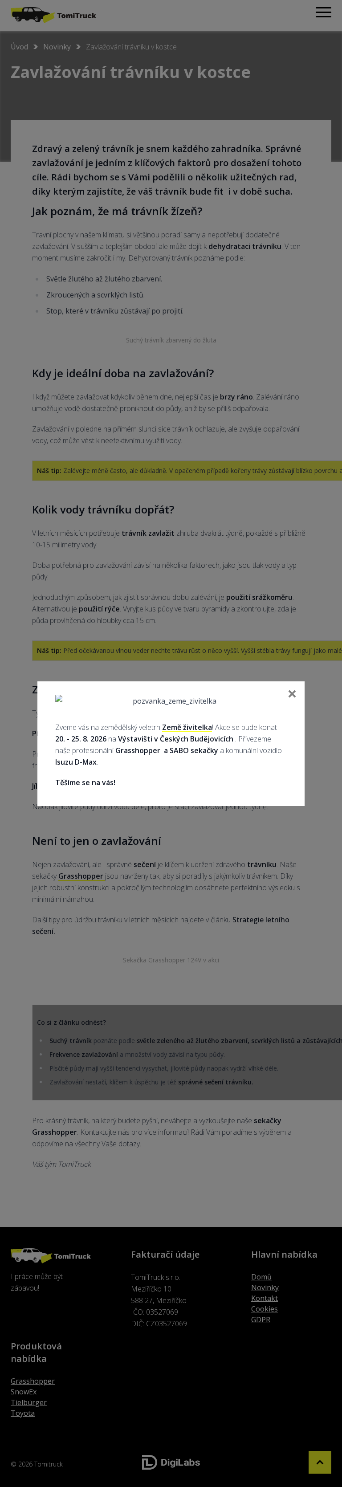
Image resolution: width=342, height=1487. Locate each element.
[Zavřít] (291, 695)
